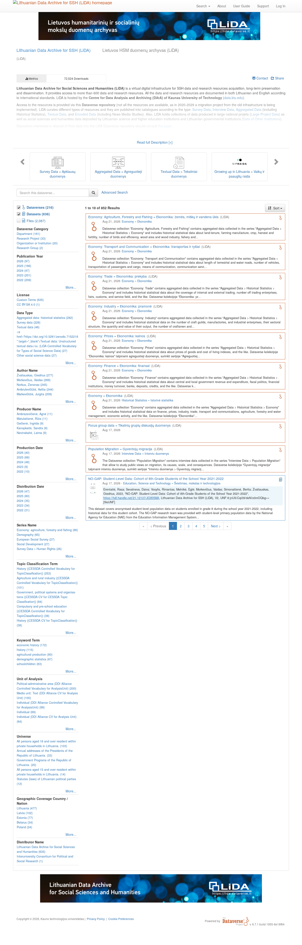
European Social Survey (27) (36, 539)
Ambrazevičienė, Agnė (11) (34, 414)
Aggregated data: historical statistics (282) (45, 318)
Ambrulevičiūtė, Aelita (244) (35, 389)
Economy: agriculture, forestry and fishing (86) (47, 530)
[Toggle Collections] (19, 206)
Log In (280, 6)
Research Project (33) (31, 238)
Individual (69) (26, 712)
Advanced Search (114, 192)
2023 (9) (22, 467)
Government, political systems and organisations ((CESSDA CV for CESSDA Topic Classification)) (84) (46, 597)
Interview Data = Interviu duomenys (145, 453)
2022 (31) (23, 510)
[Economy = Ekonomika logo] (94, 404)
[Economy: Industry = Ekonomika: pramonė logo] (94, 315)
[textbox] (53, 193)
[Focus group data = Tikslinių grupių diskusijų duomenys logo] (94, 434)
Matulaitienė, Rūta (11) (32, 418)
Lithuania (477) (27, 808)
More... (71, 287)
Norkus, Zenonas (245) (32, 385)
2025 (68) (23, 457)
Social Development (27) (33, 544)
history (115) (25, 650)
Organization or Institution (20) (37, 243)
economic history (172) (32, 645)
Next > (216, 526)
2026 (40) (23, 452)
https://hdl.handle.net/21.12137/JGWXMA (131, 498)
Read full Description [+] (154, 142)
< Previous (158, 526)
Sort (276, 208)
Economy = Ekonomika (137, 221)
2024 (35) (23, 501)
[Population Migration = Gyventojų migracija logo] (94, 458)
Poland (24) (24, 827)
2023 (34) (23, 505)
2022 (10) (23, 471)
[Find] (93, 193)
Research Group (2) (30, 248)
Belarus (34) (25, 822)
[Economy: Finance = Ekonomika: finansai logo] (94, 374)
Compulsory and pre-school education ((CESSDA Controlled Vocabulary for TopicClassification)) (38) (42, 611)
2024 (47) (23, 270)
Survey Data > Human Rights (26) (39, 549)
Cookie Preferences (121, 919)
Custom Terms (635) (30, 300)
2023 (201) (24, 275)
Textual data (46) (28, 327)
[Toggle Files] (19, 219)
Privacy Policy (96, 919)
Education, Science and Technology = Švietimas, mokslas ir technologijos (171, 483)
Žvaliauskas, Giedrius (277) (35, 375)
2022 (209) (24, 280)
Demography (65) (28, 535)
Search (202, 6)
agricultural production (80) (34, 654)
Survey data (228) (28, 322)
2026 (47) (23, 491)
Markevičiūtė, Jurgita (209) (34, 394)
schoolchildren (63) (29, 664)
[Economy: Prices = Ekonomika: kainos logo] (94, 345)
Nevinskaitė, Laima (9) (31, 433)
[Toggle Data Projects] (19, 213)
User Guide (241, 6)
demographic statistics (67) (34, 659)
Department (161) (28, 234)
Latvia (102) (25, 813)
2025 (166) (24, 266)
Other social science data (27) (37, 355)
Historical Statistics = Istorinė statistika (147, 400)
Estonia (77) (25, 818)
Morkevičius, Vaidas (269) (33, 380)
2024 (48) (23, 462)
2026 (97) (23, 261)
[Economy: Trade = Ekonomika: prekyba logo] (94, 285)
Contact (262, 78)
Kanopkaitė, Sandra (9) (32, 428)
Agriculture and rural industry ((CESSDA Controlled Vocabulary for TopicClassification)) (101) (47, 583)
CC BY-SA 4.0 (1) (28, 304)
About (221, 6)
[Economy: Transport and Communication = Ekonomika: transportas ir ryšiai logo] (94, 255)
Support (263, 6)
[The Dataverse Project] (236, 920)
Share (279, 78)
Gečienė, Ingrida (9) (30, 423)
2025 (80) (23, 496)
